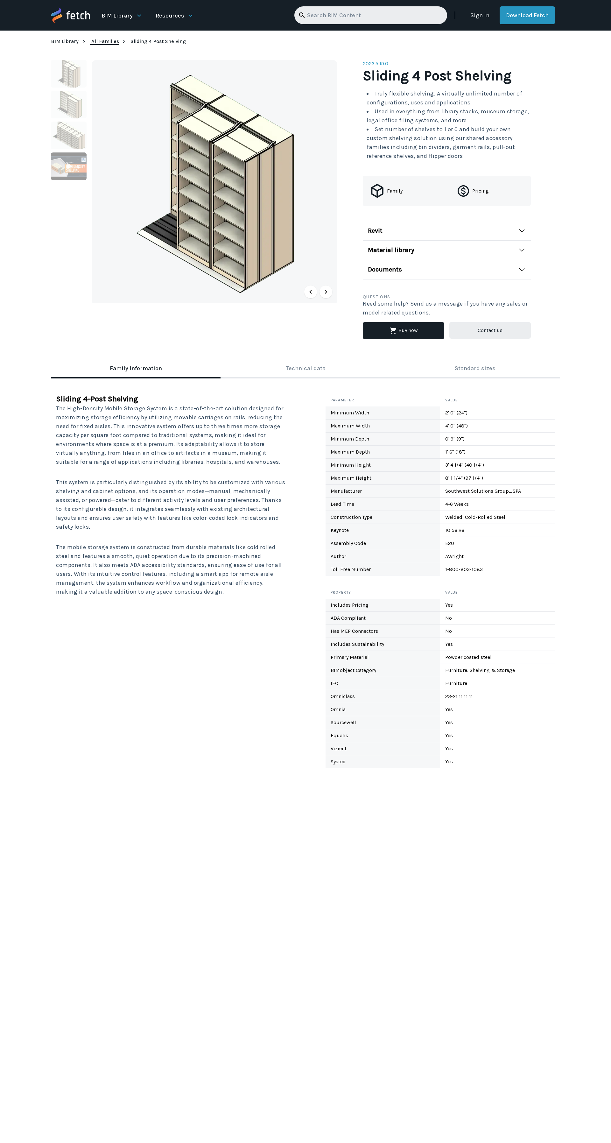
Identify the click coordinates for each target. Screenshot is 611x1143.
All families (105, 41)
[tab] (136, 368)
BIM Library (117, 15)
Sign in (479, 15)
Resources (170, 15)
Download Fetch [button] (527, 15)
